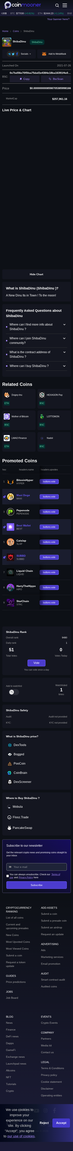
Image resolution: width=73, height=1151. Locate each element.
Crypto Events (49, 1022)
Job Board (12, 997)
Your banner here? (58, 19)
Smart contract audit (53, 979)
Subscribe (36, 885)
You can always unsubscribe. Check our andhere (35, 876)
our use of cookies (21, 1136)
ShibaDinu (28, 31)
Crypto (10, 1090)
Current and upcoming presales (17, 926)
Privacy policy (49, 1074)
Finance (11, 1029)
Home (5, 31)
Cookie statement (51, 1081)
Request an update (52, 934)
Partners (46, 1038)
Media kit (46, 1045)
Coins (16, 31)
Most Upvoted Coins (18, 941)
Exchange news (15, 1056)
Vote (36, 662)
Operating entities (51, 1095)
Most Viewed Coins (17, 948)
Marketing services (52, 956)
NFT (8, 1077)
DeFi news (12, 1036)
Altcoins (10, 1070)
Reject (44, 1123)
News (9, 1022)
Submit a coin (14, 955)
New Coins (12, 934)
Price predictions (16, 981)
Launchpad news (16, 1063)
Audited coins (49, 986)
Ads (43, 950)
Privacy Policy (26, 877)
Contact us (47, 1052)
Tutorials (11, 1084)
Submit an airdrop (51, 927)
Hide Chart (36, 274)
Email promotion (50, 963)
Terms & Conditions (52, 1068)
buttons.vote (49, 481)
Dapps (10, 1043)
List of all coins (14, 917)
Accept (61, 1123)
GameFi (11, 1050)
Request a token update (15, 964)
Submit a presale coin (54, 920)
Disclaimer (47, 1088)
